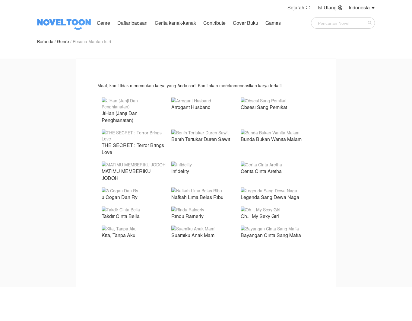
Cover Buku (246, 22)
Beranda (45, 41)
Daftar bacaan (132, 22)
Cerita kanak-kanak (175, 22)
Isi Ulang (330, 7)
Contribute (215, 22)
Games (273, 22)
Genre (103, 22)
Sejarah (298, 7)
